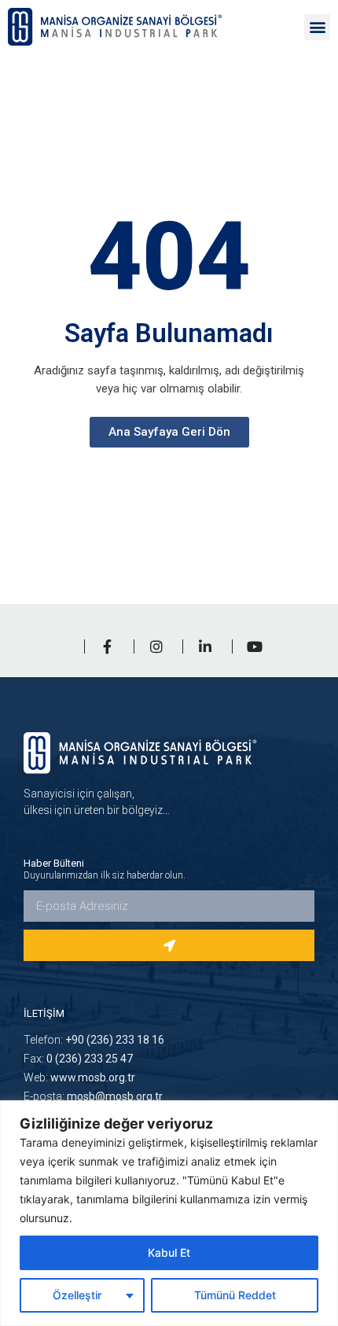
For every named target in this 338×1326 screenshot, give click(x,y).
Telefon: (94, 1039)
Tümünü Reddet (235, 1295)
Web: (79, 1077)
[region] (169, 1213)
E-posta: (93, 1096)
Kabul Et (169, 1252)
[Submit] (169, 945)
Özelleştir (77, 1295)
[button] (317, 27)
